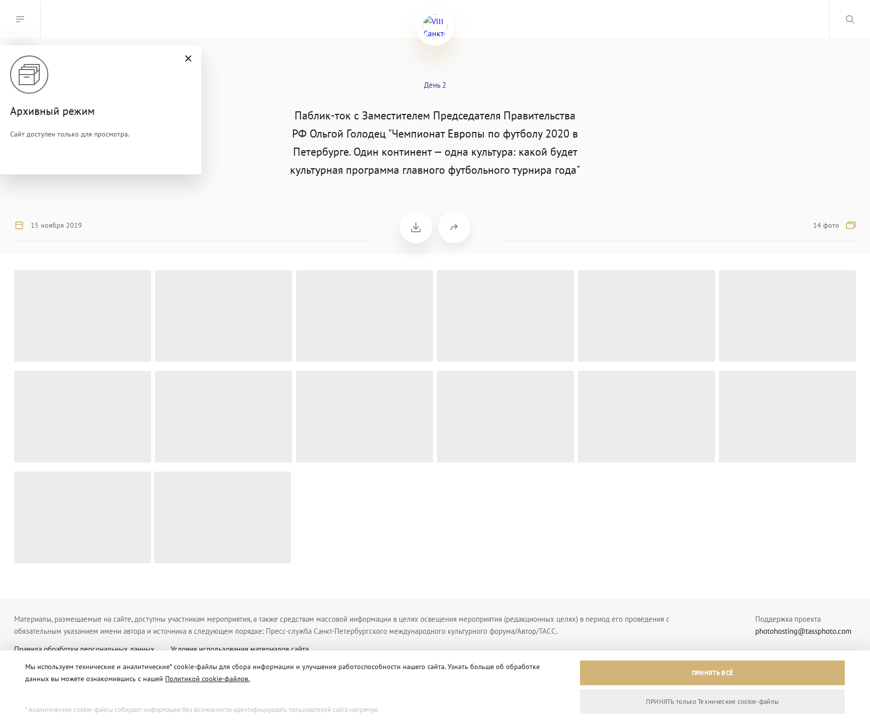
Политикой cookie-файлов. (207, 678)
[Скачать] (416, 227)
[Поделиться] (454, 227)
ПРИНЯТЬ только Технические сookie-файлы (712, 701)
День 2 (435, 85)
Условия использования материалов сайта (240, 649)
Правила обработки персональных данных (84, 649)
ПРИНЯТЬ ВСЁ (712, 673)
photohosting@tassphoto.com (803, 631)
